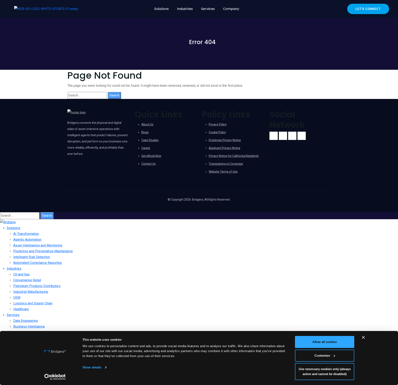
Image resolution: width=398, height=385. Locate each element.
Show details (92, 367)
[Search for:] (87, 95)
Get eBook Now (151, 156)
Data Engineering (25, 321)
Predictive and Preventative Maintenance (43, 251)
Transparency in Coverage (226, 163)
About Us (147, 124)
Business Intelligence (29, 326)
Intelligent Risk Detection (31, 257)
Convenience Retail (27, 280)
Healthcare (21, 309)
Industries (185, 8)
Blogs (145, 132)
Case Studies (150, 140)
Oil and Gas (21, 274)
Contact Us (148, 163)
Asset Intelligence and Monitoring (37, 245)
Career (145, 148)
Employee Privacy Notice (225, 140)
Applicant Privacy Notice (224, 148)
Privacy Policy (218, 124)
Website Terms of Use (223, 171)
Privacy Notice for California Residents (234, 156)
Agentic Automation (27, 240)
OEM (16, 298)
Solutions (161, 8)
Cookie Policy (217, 132)
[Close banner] (363, 337)
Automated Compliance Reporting (37, 263)
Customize (322, 355)
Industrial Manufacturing (30, 292)
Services (208, 8)
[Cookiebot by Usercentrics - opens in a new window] (55, 377)
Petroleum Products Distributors (37, 286)
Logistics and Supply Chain (32, 303)
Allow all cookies (324, 342)
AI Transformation (26, 234)
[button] (162, 9)
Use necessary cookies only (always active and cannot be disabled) (325, 371)
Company (231, 8)
